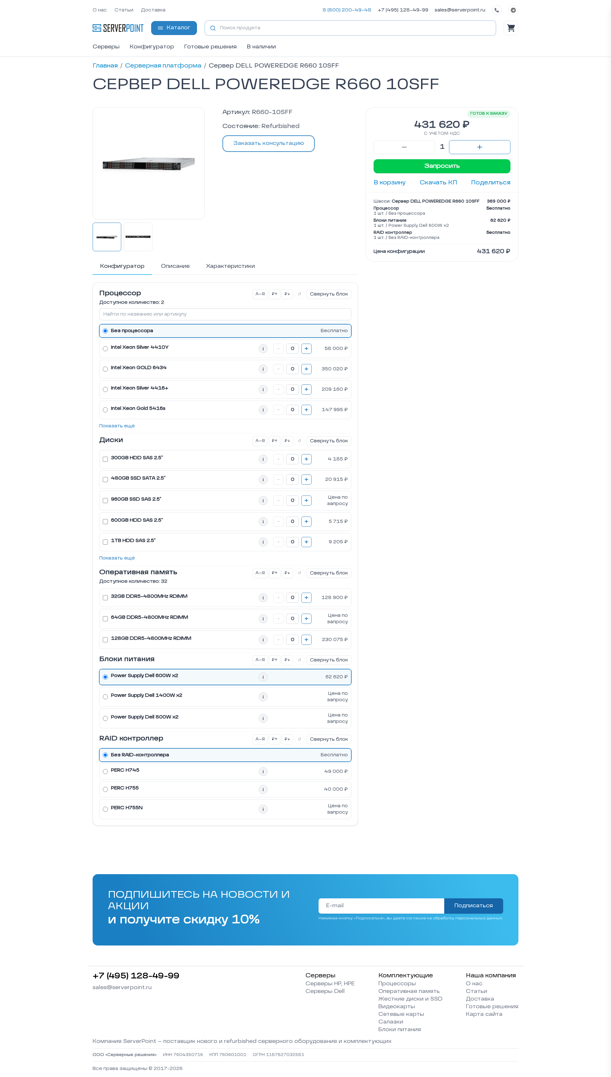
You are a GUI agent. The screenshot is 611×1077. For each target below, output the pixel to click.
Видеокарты (396, 1006)
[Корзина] (511, 28)
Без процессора (132, 331)
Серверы (106, 47)
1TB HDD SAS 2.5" (133, 540)
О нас (100, 10)
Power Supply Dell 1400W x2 (146, 695)
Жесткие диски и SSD (410, 999)
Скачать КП (438, 183)
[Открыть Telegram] (513, 10)
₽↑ (274, 294)
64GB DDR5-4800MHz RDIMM (149, 617)
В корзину (390, 183)
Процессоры (397, 984)
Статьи (124, 10)
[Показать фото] (107, 237)
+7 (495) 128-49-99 (403, 10)
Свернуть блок (329, 294)
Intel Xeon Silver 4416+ (139, 388)
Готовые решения (210, 47)
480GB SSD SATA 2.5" (138, 478)
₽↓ (287, 294)
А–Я (260, 294)
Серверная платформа (163, 66)
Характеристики (230, 266)
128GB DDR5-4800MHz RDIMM (151, 638)
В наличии (261, 47)
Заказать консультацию (268, 143)
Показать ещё (117, 426)
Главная (105, 66)
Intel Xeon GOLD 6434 (139, 368)
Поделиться (490, 183)
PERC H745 (125, 770)
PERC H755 (125, 788)
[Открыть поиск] (213, 28)
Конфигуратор (152, 47)
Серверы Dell (325, 991)
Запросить (442, 166)
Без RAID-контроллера (140, 755)
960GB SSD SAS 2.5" (136, 499)
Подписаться (473, 906)
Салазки (390, 1022)
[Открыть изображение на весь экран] (149, 163)
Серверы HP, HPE (330, 984)
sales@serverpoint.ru (460, 10)
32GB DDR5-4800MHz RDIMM (149, 596)
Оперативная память (409, 991)
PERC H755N (127, 808)
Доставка (153, 10)
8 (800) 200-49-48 (347, 10)
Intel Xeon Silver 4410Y (140, 347)
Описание (175, 266)
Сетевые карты (401, 1014)
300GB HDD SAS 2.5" (137, 458)
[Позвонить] (497, 10)
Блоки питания (399, 1029)
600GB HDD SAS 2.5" (137, 520)
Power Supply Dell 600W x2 (144, 676)
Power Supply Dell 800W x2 (145, 717)
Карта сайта (484, 1014)
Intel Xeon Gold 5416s (138, 408)
